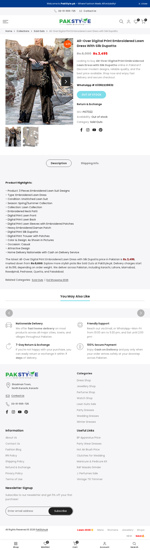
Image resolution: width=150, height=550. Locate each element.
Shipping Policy (14, 461)
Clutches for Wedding (91, 455)
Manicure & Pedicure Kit (92, 461)
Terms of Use (13, 479)
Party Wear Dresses (89, 443)
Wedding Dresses (88, 416)
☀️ (85, 530)
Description (59, 163)
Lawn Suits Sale (86, 404)
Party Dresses (85, 410)
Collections (23, 31)
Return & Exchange (89, 104)
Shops (141, 530)
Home (8, 31)
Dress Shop (84, 380)
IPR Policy (11, 455)
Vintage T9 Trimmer (90, 479)
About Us (11, 437)
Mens (100, 530)
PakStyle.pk (42, 529)
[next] (65, 81)
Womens (112, 530)
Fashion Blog (13, 449)
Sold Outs (39, 31)
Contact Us (90, 10)
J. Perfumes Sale (87, 473)
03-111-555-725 (67, 10)
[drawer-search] (121, 21)
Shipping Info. (90, 163)
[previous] (12, 81)
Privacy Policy (14, 473)
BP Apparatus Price (89, 437)
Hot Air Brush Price (88, 449)
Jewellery (127, 530)
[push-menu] (5, 21)
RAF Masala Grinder (89, 467)
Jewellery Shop (86, 386)
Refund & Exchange (18, 467)
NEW (129, 536)
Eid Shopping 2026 (57, 280)
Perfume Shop (86, 392)
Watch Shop (85, 398)
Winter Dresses (86, 422)
